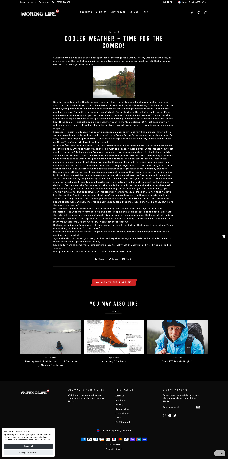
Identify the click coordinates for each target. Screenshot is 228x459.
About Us (31, 2)
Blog (22, 2)
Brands (134, 12)
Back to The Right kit (116, 282)
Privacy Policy (122, 413)
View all (114, 311)
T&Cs (118, 417)
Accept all (28, 446)
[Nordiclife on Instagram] (164, 415)
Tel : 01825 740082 (61, 2)
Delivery (119, 404)
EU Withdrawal (122, 422)
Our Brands (120, 400)
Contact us (44, 2)
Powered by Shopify (114, 449)
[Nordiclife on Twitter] (175, 415)
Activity (101, 12)
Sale (145, 12)
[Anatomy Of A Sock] (114, 337)
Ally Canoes (118, 12)
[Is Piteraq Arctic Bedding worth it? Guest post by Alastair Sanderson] (50, 337)
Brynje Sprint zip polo (125, 138)
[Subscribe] (198, 407)
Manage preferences (28, 452)
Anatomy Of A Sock (114, 361)
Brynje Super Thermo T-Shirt (87, 138)
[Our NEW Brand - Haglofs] (177, 337)
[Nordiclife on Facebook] (169, 415)
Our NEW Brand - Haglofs (177, 361)
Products (86, 12)
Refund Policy (122, 409)
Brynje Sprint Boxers (128, 135)
